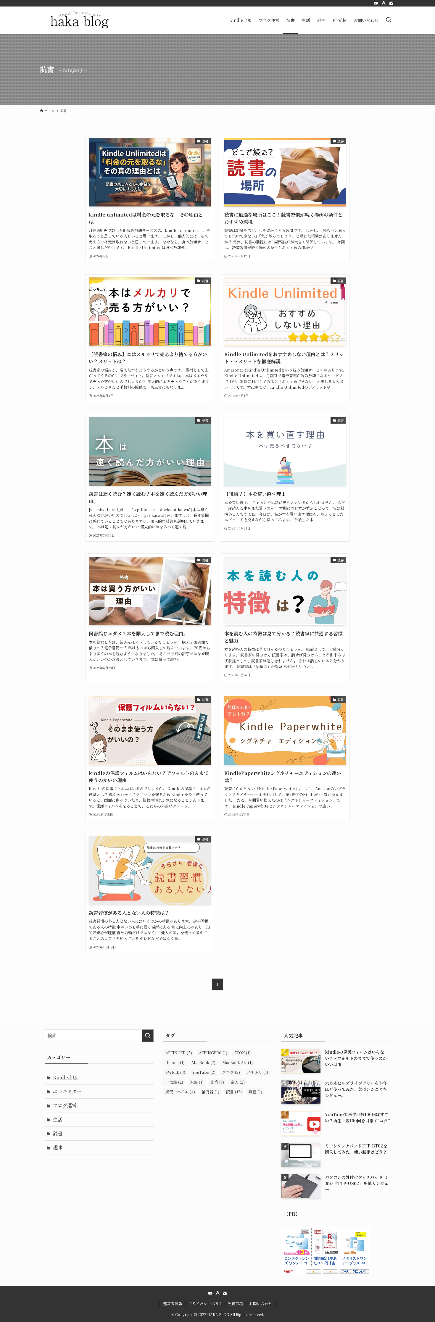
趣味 (57, 1147)
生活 (57, 1119)
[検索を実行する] (148, 1035)
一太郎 (174, 1082)
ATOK (242, 1052)
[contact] (391, 3)
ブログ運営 (65, 1105)
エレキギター (67, 1091)
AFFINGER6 (213, 1052)
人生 (197, 1082)
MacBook (203, 1062)
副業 (217, 1082)
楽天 (238, 1082)
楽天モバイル (180, 1092)
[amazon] (383, 3)
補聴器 (210, 1092)
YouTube (203, 1072)
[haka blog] (79, 20)
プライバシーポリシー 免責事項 (215, 1303)
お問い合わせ (260, 1303)
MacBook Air (237, 1062)
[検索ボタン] (388, 20)
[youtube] (376, 3)
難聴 (255, 1092)
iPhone (175, 1062)
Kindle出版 (65, 1077)
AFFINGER (178, 1052)
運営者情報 (172, 1303)
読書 (57, 1133)
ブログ (231, 1072)
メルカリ (257, 1072)
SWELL (175, 1072)
